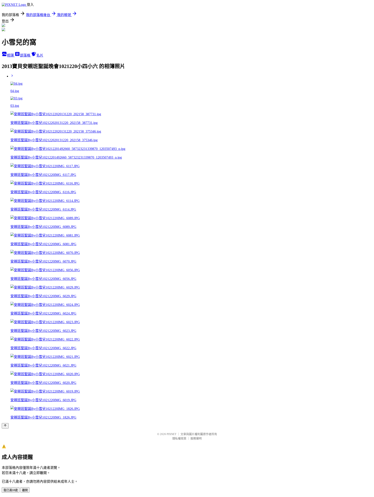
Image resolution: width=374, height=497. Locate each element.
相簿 (11, 55)
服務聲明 (196, 438)
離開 (25, 490)
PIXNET (171, 434)
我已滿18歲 (10, 490)
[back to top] (5, 426)
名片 (39, 55)
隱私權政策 (179, 438)
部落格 (25, 55)
